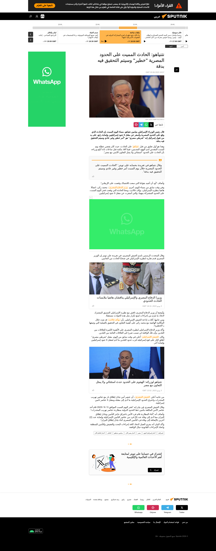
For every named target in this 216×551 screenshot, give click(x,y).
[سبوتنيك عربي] (175, 19)
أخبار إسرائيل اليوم (149, 433)
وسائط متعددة (97, 499)
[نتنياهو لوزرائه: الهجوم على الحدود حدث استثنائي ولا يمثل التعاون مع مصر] (126, 363)
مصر (139, 433)
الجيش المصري (142, 397)
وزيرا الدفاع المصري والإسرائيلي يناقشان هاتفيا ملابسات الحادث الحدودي (129, 299)
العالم (109, 433)
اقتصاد (136, 499)
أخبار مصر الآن (130, 433)
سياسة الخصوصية (143, 522)
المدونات (88, 499)
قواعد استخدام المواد (171, 522)
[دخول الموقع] (36, 16)
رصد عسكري (115, 499)
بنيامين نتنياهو (118, 433)
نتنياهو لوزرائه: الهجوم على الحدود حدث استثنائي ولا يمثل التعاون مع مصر (129, 383)
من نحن (185, 522)
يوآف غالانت (114, 320)
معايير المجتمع (129, 522)
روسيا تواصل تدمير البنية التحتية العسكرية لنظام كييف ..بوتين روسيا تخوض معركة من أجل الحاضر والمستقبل (163, 37)
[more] (93, 176)
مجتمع (106, 499)
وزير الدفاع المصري (118, 187)
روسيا (142, 499)
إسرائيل (160, 433)
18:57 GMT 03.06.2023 (155, 72)
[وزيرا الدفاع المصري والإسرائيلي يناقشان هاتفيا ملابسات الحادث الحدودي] (126, 278)
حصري (129, 499)
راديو (123, 499)
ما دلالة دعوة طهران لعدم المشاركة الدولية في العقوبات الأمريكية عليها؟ (123, 36)
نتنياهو (135, 146)
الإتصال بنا (157, 522)
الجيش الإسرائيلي (150, 337)
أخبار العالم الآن (100, 433)
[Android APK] (35, 531)
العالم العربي (157, 499)
